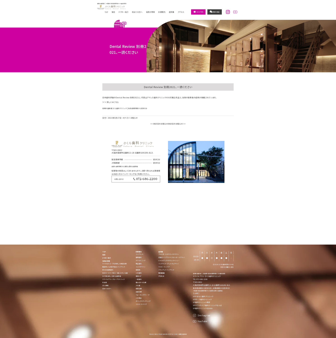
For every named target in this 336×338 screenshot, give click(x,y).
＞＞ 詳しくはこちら (110, 102)
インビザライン (141, 267)
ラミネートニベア (163, 267)
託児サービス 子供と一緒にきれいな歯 (115, 273)
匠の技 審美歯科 (107, 270)
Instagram (204, 315)
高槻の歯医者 (197, 273)
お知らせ (134, 118)
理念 (113, 12)
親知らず (138, 276)
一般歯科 (139, 279)
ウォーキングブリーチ (143, 295)
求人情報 (105, 285)
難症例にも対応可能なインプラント (113, 267)
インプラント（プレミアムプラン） (168, 264)
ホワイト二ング (140, 260)
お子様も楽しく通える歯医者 (111, 276)
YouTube (202, 321)
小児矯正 (139, 298)
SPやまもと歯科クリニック (203, 296)
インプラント (140, 254)
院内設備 (161, 273)
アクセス (181, 12)
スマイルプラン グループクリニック (113, 279)
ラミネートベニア (141, 304)
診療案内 (162, 12)
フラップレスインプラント (166, 270)
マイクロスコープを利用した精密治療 (114, 264)
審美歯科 (139, 257)
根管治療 (139, 288)
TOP (106, 12)
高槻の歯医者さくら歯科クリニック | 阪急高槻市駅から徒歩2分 (124, 108)
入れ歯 (138, 285)
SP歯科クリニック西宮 (201, 302)
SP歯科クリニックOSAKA (203, 308)
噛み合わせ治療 (141, 282)
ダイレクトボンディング (143, 301)
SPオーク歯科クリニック (202, 299)
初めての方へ (137, 12)
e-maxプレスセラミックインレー (169, 260)
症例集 (171, 12)
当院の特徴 (150, 12)
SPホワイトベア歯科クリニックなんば (207, 305)
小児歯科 (139, 273)
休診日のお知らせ (159, 123)
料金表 (104, 282)
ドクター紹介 (123, 12)
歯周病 (138, 270)
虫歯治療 (139, 292)
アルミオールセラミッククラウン (168, 254)
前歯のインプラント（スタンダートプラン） (171, 257)
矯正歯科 (139, 264)
